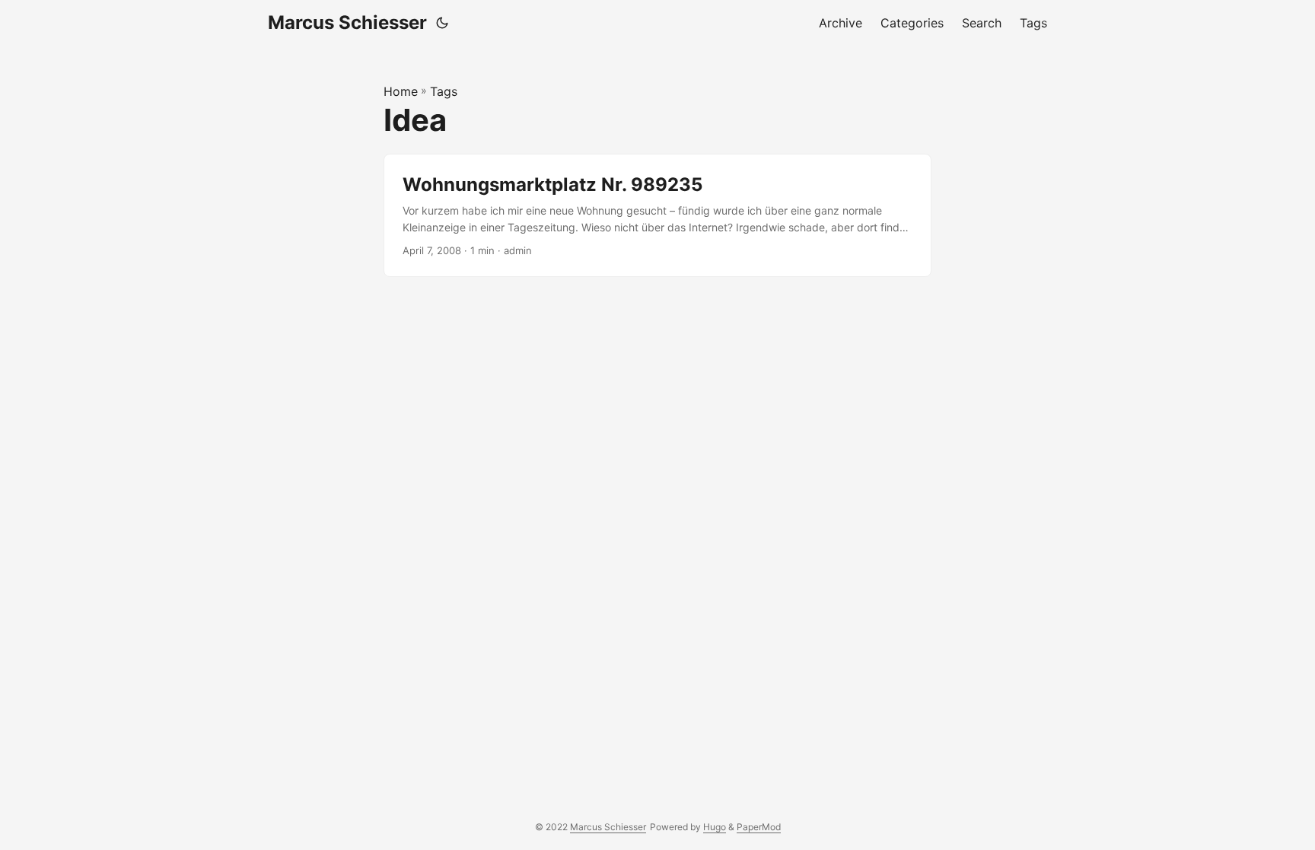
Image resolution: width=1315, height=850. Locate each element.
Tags (443, 91)
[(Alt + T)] (442, 23)
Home (401, 91)
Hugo (714, 826)
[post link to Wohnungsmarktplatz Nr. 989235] (657, 215)
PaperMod (759, 826)
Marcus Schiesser (347, 22)
